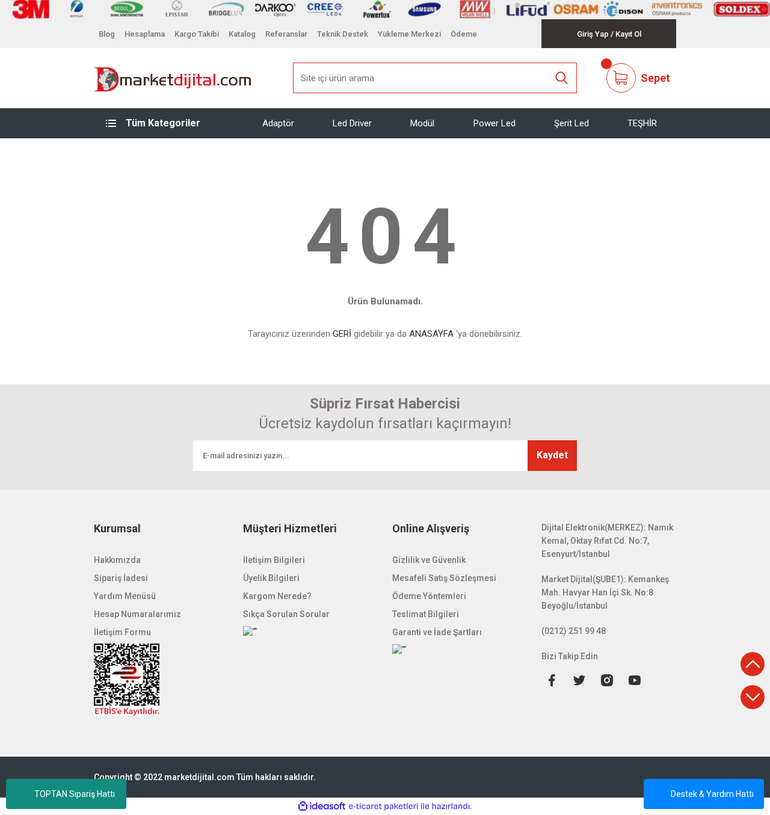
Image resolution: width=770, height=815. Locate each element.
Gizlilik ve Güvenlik (429, 560)
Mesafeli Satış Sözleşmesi (444, 578)
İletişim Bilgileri (274, 560)
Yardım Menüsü (125, 596)
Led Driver (352, 122)
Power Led (494, 122)
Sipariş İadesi (121, 578)
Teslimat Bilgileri (425, 614)
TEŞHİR (642, 122)
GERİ (342, 333)
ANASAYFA (431, 333)
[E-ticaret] (383, 806)
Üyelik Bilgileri (271, 578)
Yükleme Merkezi (409, 33)
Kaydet (552, 455)
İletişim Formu (122, 632)
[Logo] (173, 78)
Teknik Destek (342, 33)
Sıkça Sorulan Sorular (286, 614)
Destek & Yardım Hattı (712, 794)
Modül (422, 122)
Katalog (242, 33)
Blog (107, 33)
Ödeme (464, 33)
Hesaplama (145, 33)
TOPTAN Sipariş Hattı (74, 794)
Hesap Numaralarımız (137, 614)
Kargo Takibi (196, 33)
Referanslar (286, 33)
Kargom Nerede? (277, 596)
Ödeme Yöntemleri (429, 596)
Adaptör (278, 122)
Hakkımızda (117, 560)
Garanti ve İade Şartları (437, 632)
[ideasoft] (322, 806)
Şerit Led (571, 122)
